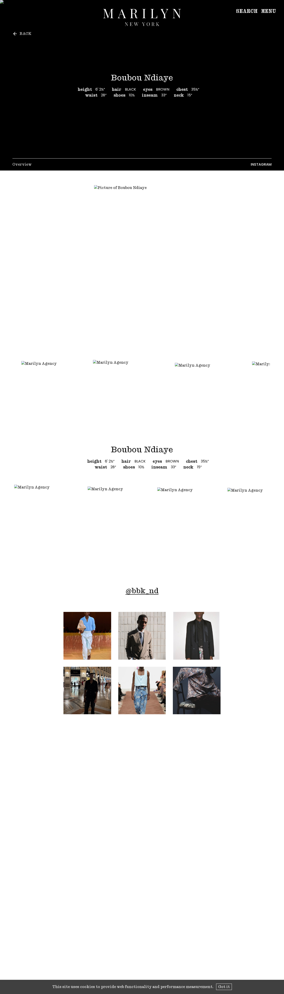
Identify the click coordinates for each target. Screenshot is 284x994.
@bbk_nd (142, 590)
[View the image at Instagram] (87, 636)
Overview (22, 165)
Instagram (261, 164)
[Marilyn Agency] (142, 17)
